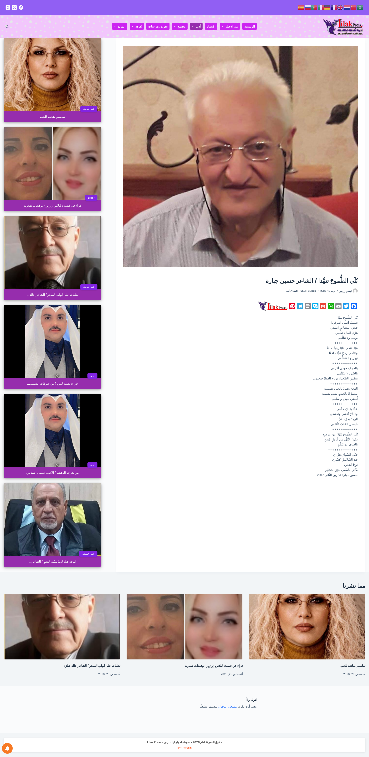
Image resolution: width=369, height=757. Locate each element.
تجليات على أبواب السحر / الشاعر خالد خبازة (92, 666)
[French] (334, 7)
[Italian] (321, 7)
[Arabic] (360, 7)
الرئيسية (249, 26)
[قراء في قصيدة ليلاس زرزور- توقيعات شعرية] (184, 626)
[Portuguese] (314, 7)
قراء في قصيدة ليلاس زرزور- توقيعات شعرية (214, 666)
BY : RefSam (185, 747)
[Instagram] (8, 7)
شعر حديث (89, 108)
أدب (198, 26)
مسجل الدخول (227, 706)
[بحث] (7, 26)
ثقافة (138, 26)
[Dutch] (347, 7)
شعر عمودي (88, 553)
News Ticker (299, 290)
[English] (340, 7)
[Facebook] (21, 7)
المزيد (121, 26)
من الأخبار (231, 26)
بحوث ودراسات (158, 26)
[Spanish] (301, 7)
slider (312, 290)
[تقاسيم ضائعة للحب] (307, 626)
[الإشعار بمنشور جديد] (7, 748)
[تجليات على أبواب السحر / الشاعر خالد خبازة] (62, 626)
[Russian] (308, 7)
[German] (327, 7)
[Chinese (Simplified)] (353, 7)
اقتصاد (211, 26)
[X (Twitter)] (14, 7)
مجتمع (182, 26)
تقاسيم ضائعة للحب (352, 666)
